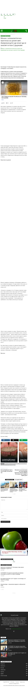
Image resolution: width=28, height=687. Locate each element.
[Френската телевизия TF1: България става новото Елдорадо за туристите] (5, 485)
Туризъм (2, 671)
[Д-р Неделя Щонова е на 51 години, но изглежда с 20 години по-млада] (23, 485)
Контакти (17, 681)
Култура (2, 667)
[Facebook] (14, 631)
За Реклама (12, 681)
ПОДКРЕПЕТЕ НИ (6, 681)
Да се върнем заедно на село (14, 487)
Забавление (3, 669)
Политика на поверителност (14, 683)
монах (9, 463)
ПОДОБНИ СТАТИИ (9, 479)
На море (2, 487)
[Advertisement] (14, 130)
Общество (3, 663)
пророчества (21, 463)
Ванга (6, 463)
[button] (26, 30)
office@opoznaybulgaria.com (16, 628)
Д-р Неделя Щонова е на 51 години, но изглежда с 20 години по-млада (23, 489)
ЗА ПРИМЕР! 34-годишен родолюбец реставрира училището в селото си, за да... (17, 647)
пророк (17, 463)
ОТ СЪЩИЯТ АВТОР (18, 479)
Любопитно (3, 665)
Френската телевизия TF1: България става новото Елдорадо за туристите (4, 489)
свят (25, 463)
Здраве (20, 487)
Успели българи (4, 675)
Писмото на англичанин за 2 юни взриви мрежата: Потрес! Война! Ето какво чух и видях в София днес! (21, 472)
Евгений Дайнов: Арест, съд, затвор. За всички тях (7, 471)
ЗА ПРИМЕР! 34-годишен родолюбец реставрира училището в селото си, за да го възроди (14, 490)
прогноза (13, 463)
